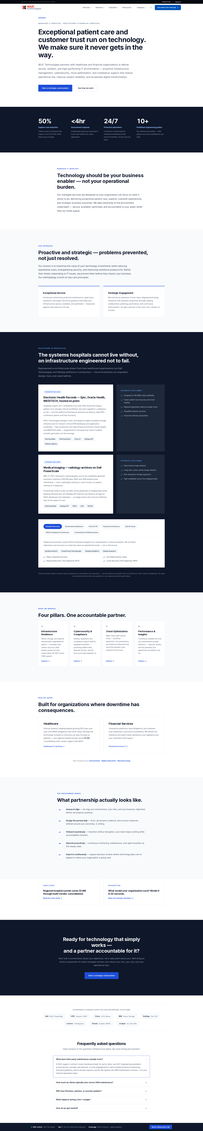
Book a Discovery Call (161, 1127)
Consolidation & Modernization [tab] (86, 532)
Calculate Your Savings (166, 7)
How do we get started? (67, 1108)
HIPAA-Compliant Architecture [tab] (57, 532)
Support (178, 2)
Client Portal (166, 2)
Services (86, 7)
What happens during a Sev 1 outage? (73, 1099)
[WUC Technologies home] (31, 7)
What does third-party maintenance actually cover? (79, 1059)
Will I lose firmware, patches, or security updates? (79, 1091)
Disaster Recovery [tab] (53, 526)
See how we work (85, 88)
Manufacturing (123, 761)
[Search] (150, 7)
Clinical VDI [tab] (93, 526)
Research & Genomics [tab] (111, 526)
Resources (127, 7)
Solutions (99, 7)
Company (141, 7)
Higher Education (108, 761)
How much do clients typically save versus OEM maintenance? (84, 1082)
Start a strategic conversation (55, 88)
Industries (113, 7)
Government (94, 761)
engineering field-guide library (119, 576)
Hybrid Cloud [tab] (130, 526)
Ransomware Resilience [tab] (74, 526)
